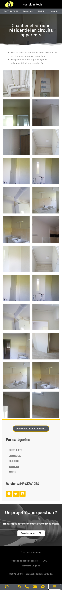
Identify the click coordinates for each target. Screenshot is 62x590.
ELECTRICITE (15, 449)
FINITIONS (14, 466)
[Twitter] (16, 494)
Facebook (28, 11)
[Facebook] (9, 494)
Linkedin (53, 11)
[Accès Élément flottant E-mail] (35, 587)
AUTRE (12, 471)
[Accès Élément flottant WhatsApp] (19, 587)
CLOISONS (14, 460)
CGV (45, 560)
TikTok (41, 11)
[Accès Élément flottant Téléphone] (27, 587)
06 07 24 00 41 (11, 11)
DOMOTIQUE (15, 455)
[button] (55, 586)
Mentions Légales (31, 565)
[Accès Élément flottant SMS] (43, 587)
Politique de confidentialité (24, 560)
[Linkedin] (22, 494)
